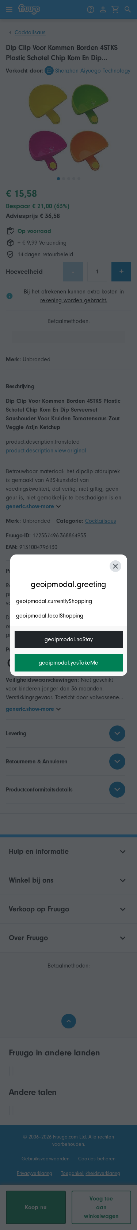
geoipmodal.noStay (69, 639)
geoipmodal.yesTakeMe (68, 662)
